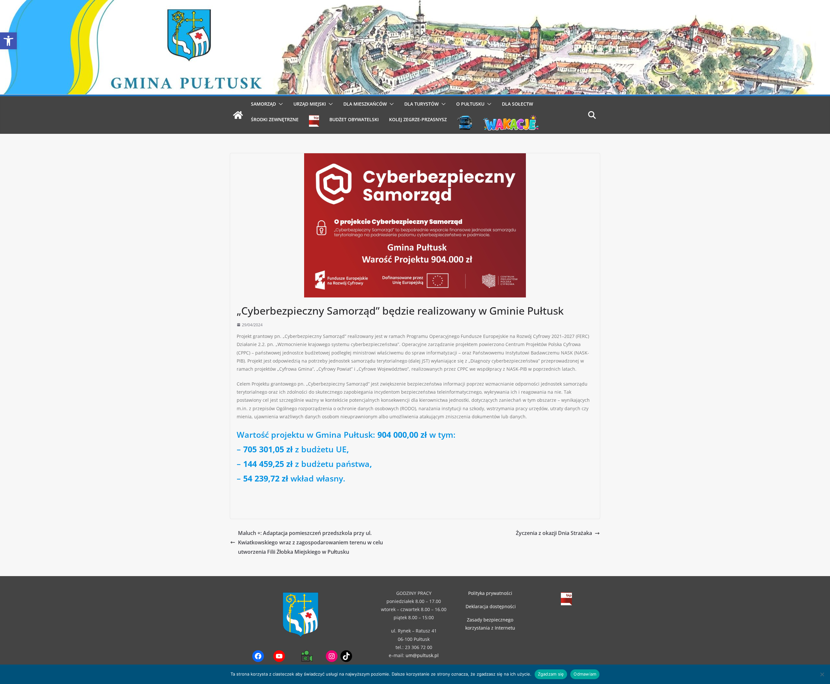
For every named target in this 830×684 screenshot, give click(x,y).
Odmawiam (585, 674)
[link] (8, 40)
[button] (279, 104)
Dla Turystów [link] (421, 104)
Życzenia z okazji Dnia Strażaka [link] (554, 533)
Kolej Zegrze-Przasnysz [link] (418, 119)
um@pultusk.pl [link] (422, 655)
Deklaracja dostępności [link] (491, 606)
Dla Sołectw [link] (517, 104)
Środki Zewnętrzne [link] (275, 119)
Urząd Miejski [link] (309, 104)
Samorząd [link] (263, 104)
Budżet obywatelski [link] (354, 119)
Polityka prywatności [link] (490, 593)
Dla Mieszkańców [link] (365, 104)
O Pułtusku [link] (470, 104)
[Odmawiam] (822, 674)
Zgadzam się (551, 674)
